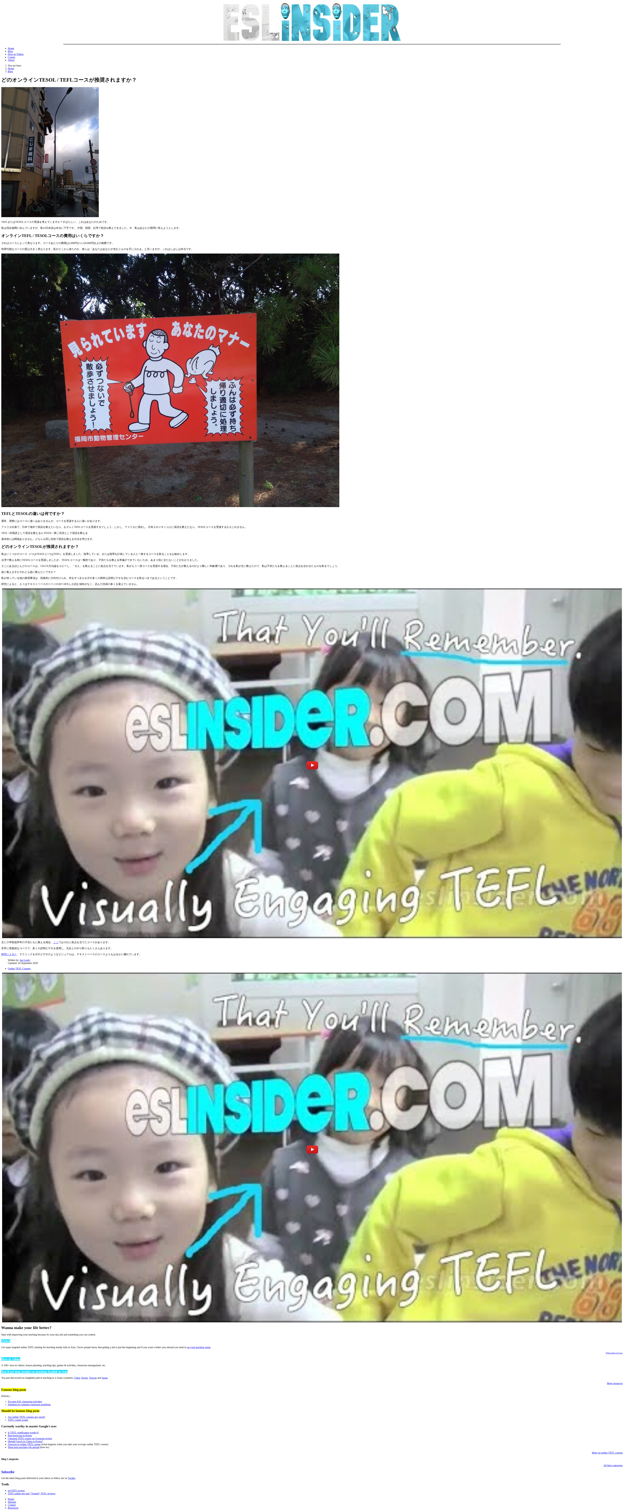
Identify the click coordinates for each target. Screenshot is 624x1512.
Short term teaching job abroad (23, 1447)
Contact (12, 1505)
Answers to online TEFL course (24, 1444)
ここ (55, 942)
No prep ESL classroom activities (25, 1401)
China (77, 1377)
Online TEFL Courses (19, 968)
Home (11, 48)
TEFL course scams (18, 1420)
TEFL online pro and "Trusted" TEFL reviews (31, 1493)
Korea (84, 1377)
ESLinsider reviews (614, 1353)
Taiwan (93, 1377)
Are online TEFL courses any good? (26, 1417)
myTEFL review (16, 1490)
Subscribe (7, 1471)
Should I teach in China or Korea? (25, 1441)
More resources (615, 1383)
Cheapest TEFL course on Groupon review (30, 1438)
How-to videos (10, 1359)
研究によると (9, 954)
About (11, 60)
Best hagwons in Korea (20, 1435)
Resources (13, 1507)
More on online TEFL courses (607, 1452)
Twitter (71, 1478)
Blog (10, 51)
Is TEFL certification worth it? (23, 1432)
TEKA (5, 1341)
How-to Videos (16, 54)
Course (11, 57)
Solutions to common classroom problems (29, 1404)
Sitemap (12, 1502)
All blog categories (613, 1465)
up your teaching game (198, 1347)
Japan (105, 1377)
